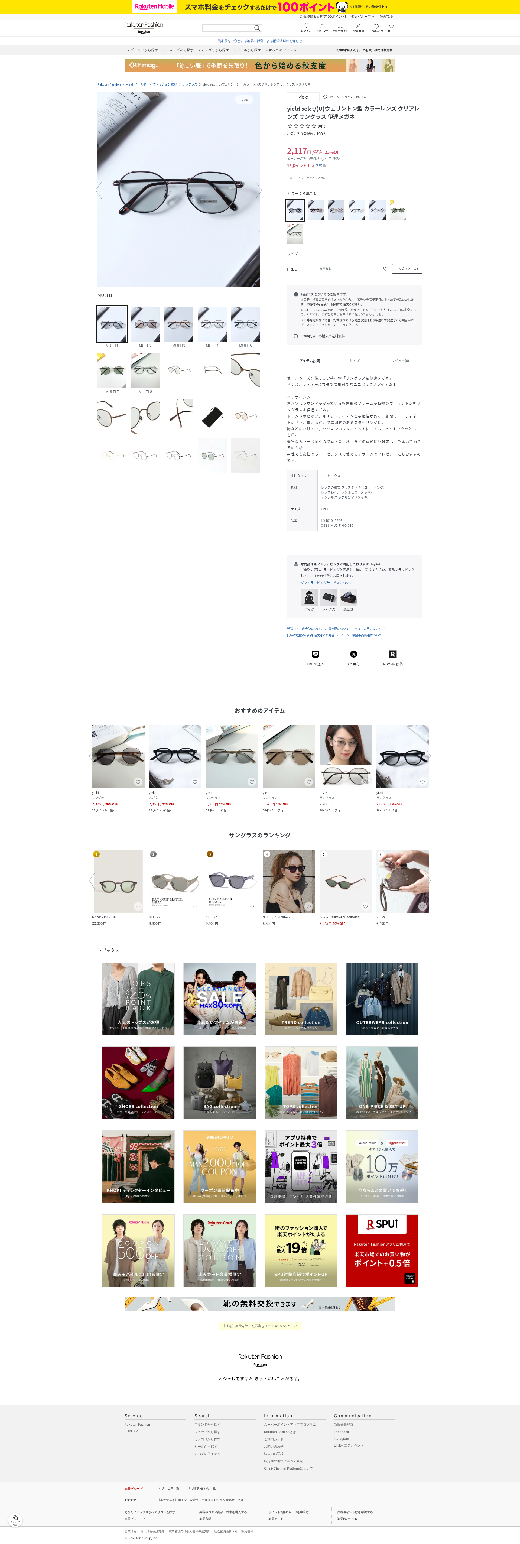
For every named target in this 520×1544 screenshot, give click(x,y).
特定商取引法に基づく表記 (283, 1461)
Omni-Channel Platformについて (288, 1468)
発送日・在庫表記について (305, 628)
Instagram (341, 1438)
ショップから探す (207, 1432)
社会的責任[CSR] (225, 1531)
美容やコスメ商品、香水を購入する (223, 1512)
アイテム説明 (309, 360)
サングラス (189, 84)
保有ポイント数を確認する (355, 1512)
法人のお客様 (274, 1454)
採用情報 (247, 1531)
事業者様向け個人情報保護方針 (189, 1531)
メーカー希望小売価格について (361, 635)
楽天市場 (386, 16)
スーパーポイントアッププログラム (290, 1424)
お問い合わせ (274, 1446)
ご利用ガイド (274, 1439)
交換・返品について (368, 628)
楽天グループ (361, 16)
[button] (179, 190)
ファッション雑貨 (165, 84)
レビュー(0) (400, 360)
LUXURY (131, 1431)
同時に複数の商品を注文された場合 (311, 635)
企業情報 (130, 1531)
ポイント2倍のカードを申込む (288, 1512)
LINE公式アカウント (349, 1445)
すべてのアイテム (207, 1454)
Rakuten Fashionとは (280, 1432)
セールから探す (205, 1446)
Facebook (341, 1432)
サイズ (354, 360)
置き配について (338, 628)
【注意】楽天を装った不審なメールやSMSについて (260, 1326)
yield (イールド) (137, 84)
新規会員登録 (343, 1424)
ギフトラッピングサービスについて (327, 582)
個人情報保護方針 (152, 1531)
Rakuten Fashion (109, 84)
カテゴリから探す (207, 1439)
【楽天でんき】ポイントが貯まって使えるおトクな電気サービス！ (201, 1500)
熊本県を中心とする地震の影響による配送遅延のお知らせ (260, 41)
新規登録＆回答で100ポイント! (323, 16)
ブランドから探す (207, 1424)
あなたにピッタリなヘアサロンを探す (150, 1512)
